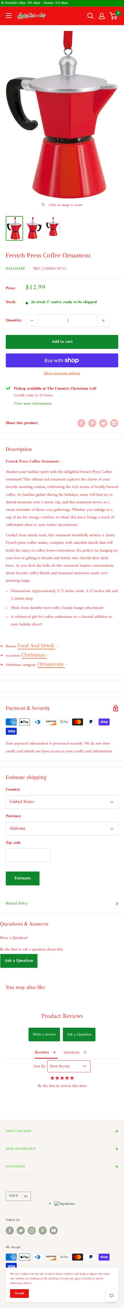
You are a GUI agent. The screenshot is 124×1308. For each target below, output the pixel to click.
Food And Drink (36, 645)
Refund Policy (17, 903)
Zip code (13, 842)
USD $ (13, 1196)
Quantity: (14, 320)
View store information (32, 403)
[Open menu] (9, 15)
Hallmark (15, 268)
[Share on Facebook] (81, 423)
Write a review (44, 1034)
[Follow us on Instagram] (32, 1230)
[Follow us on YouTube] (54, 1230)
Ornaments (51, 664)
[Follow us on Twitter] (21, 1230)
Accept (19, 1293)
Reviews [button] (42, 1052)
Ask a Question (19, 961)
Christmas (34, 655)
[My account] (102, 16)
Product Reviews (62, 1016)
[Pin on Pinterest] (92, 423)
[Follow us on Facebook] (10, 1230)
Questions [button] (72, 1052)
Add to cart (62, 342)
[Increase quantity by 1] (103, 320)
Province (13, 816)
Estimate (22, 878)
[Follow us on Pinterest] (43, 1230)
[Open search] (90, 16)
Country (13, 789)
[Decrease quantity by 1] (32, 320)
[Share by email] (114, 423)
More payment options (62, 373)
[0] (113, 15)
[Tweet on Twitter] (103, 423)
